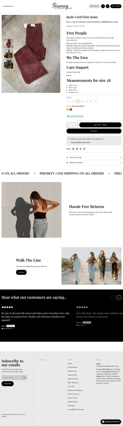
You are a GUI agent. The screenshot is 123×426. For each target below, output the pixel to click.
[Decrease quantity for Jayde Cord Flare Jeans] (68, 124)
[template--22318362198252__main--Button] (31, 54)
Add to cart (100, 125)
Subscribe (7, 383)
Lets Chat (71, 386)
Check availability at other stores (80, 142)
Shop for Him (72, 375)
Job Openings (72, 367)
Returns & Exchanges (75, 390)
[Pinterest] (81, 149)
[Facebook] (73, 149)
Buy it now (94, 131)
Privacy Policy (72, 398)
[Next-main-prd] (8, 70)
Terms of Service (73, 394)
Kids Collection (73, 382)
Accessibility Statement (76, 409)
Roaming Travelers (11, 414)
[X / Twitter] (77, 149)
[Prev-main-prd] (8, 37)
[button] (111, 421)
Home (70, 363)
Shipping (69, 26)
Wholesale (71, 406)
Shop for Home (73, 379)
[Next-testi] (118, 297)
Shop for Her (72, 371)
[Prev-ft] (24, 377)
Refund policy (72, 402)
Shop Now (21, 272)
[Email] (84, 149)
